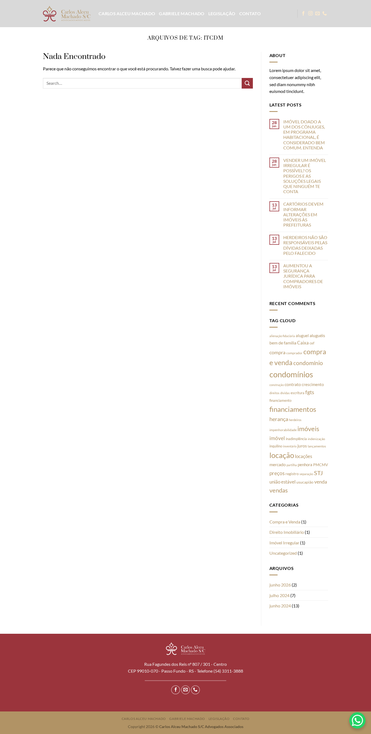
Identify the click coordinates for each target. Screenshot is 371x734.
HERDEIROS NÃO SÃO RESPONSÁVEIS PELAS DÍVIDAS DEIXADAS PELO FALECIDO (305, 245)
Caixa (303, 343)
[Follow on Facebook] (303, 13)
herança (278, 419)
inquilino (275, 446)
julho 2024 (279, 595)
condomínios (291, 374)
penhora (305, 464)
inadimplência (296, 439)
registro (292, 474)
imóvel (277, 438)
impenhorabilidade (283, 430)
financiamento (280, 400)
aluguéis (317, 335)
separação (306, 474)
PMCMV (320, 464)
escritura (297, 393)
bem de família (282, 342)
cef (312, 343)
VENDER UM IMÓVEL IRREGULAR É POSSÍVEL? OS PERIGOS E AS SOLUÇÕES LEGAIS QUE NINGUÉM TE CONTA (304, 176)
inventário (290, 446)
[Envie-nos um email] (317, 13)
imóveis (308, 428)
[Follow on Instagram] (310, 13)
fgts (309, 392)
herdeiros (295, 420)
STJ (318, 472)
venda (320, 482)
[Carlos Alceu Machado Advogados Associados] (66, 13)
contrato (293, 384)
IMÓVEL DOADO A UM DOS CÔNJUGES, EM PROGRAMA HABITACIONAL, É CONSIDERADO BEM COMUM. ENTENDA (304, 134)
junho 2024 (280, 605)
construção (276, 385)
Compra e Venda (284, 521)
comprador (294, 353)
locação (281, 455)
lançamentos (317, 446)
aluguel (302, 335)
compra (277, 352)
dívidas (285, 393)
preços (277, 473)
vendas (278, 490)
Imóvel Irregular (284, 542)
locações (303, 456)
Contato (250, 13)
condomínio (308, 362)
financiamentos (292, 409)
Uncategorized (283, 553)
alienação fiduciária (282, 336)
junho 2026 (280, 584)
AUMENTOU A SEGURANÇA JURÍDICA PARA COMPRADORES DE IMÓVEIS (303, 276)
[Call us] (324, 13)
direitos (274, 393)
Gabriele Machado (181, 13)
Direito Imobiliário (286, 532)
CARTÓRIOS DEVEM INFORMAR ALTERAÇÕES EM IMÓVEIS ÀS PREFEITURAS (303, 214)
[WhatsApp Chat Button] (357, 720)
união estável (282, 482)
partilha (292, 465)
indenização (316, 439)
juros (302, 445)
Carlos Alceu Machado (127, 13)
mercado (277, 464)
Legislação (221, 13)
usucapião (304, 482)
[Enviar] (247, 83)
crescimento (313, 384)
